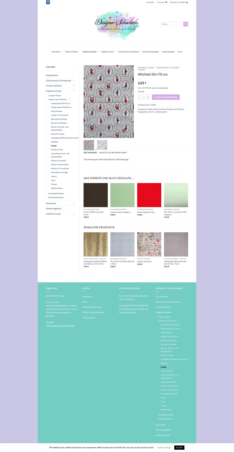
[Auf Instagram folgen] (48, 2)
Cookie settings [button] (164, 447)
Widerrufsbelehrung (91, 307)
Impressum (87, 296)
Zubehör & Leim (107, 52)
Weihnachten (56, 188)
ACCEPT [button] (179, 447)
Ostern (54, 176)
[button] (150, 2)
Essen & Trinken (57, 134)
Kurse (180, 52)
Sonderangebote (168, 52)
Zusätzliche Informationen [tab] (113, 153)
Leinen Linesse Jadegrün (120, 212)
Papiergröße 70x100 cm (61, 107)
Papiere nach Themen (57, 99)
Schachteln (56, 52)
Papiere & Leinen (89, 52)
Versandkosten (162, 88)
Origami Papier (54, 95)
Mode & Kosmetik (58, 160)
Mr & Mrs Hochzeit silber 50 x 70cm (122, 262)
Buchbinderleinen (56, 197)
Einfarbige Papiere (56, 193)
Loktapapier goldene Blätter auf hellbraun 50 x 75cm (95, 262)
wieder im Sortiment (59, 115)
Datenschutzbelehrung (93, 312)
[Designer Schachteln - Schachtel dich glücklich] (117, 24)
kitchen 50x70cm (144, 261)
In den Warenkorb (166, 97)
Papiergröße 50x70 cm (60, 103)
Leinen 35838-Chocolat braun (93, 213)
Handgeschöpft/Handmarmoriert (65, 138)
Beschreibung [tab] (90, 153)
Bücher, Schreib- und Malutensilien (60, 128)
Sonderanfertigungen (150, 52)
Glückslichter (52, 75)
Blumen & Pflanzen (59, 123)
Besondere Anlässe (59, 119)
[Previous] (88, 101)
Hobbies (54, 142)
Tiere (53, 180)
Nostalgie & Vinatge (59, 172)
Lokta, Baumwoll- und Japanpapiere (60, 155)
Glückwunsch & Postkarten (128, 52)
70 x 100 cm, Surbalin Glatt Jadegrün (175, 213)
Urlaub (54, 184)
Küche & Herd (57, 149)
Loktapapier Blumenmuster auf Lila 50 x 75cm (175, 262)
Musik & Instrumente (60, 164)
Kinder (54, 145)
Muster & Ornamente (60, 168)
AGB (84, 301)
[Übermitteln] (185, 24)
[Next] (129, 101)
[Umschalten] (73, 80)
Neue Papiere (56, 111)
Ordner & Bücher (71, 52)
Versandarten (88, 317)
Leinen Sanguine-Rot (145, 212)
